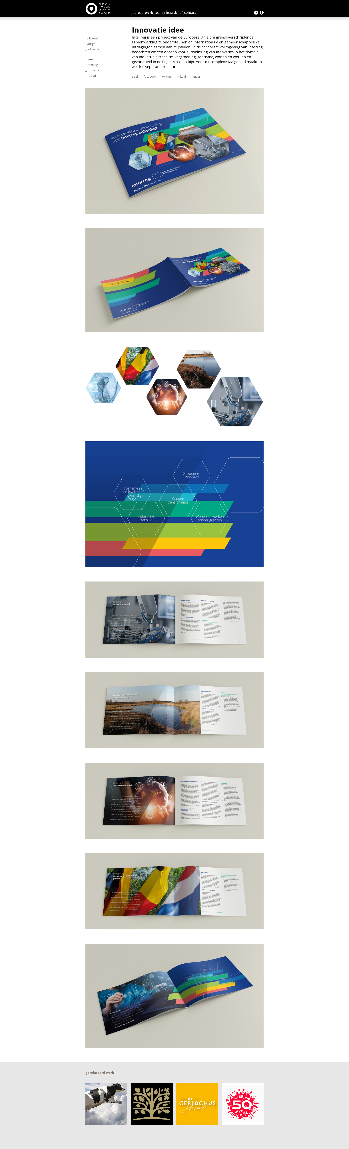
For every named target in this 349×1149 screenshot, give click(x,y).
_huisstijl (91, 76)
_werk (148, 12)
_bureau (137, 12)
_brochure (92, 70)
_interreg (91, 65)
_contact (189, 12)
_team (158, 12)
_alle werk (92, 38)
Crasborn (98, 9)
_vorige (90, 44)
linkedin (256, 13)
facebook (262, 13)
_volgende (92, 49)
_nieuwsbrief (173, 12)
